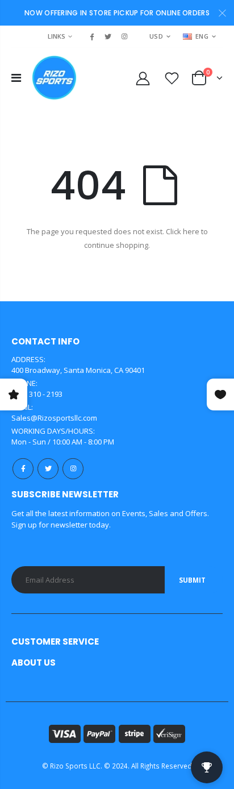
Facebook (23, 468)
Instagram (72, 468)
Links (56, 36)
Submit (192, 580)
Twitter (47, 468)
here (191, 231)
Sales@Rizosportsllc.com (54, 418)
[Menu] (16, 77)
